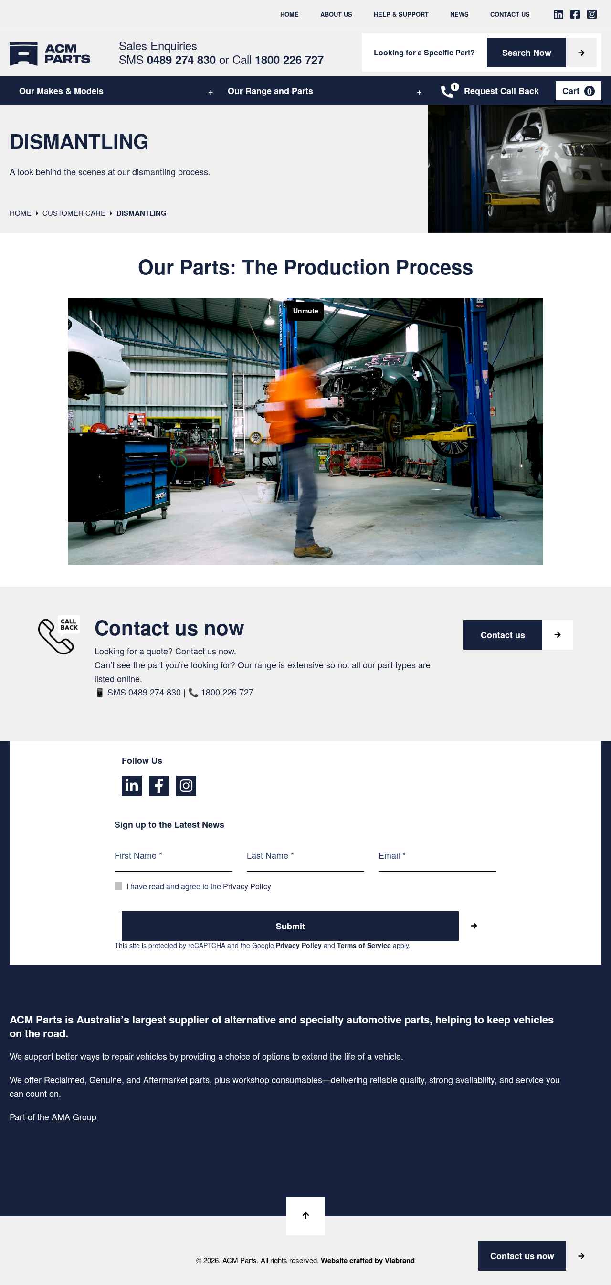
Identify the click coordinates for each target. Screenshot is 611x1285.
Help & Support (401, 14)
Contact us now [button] (522, 1256)
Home (289, 14)
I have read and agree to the (198, 886)
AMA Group (74, 1116)
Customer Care (73, 213)
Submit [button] (290, 926)
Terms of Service (364, 945)
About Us (336, 14)
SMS (167, 59)
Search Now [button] (526, 52)
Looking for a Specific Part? (424, 52)
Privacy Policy (247, 886)
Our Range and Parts (270, 90)
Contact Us (510, 14)
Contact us (503, 635)
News (459, 14)
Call (278, 59)
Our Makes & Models (61, 90)
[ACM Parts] (50, 52)
